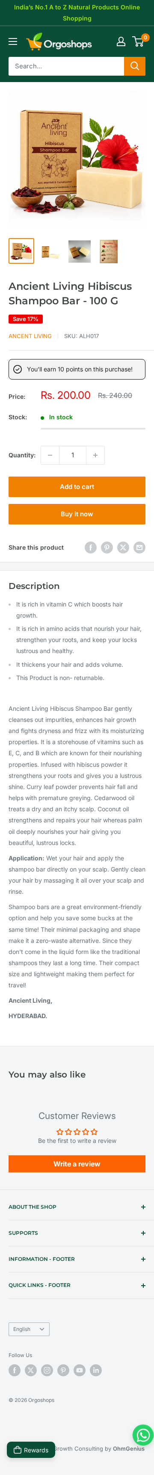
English (21, 1329)
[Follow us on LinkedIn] (96, 1370)
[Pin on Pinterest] (107, 547)
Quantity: (22, 455)
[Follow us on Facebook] (15, 1370)
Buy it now (77, 514)
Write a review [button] (77, 1164)
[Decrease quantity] (50, 455)
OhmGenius (129, 1448)
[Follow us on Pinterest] (63, 1370)
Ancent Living (30, 336)
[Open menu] (13, 41)
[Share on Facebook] (91, 547)
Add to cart (77, 487)
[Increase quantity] (95, 455)
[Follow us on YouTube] (80, 1370)
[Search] (134, 66)
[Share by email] (139, 547)
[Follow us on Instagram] (47, 1370)
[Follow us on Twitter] (31, 1370)
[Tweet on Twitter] (123, 547)
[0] (138, 41)
